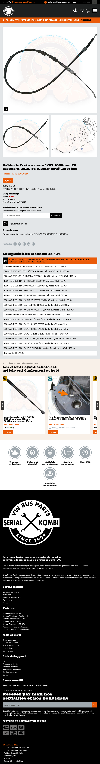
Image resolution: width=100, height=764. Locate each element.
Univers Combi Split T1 (12, 613)
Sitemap (7, 758)
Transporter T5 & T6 (24, 20)
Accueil (10, 20)
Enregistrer (55, 215)
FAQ (4, 661)
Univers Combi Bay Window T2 (15, 616)
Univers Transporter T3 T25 (14, 619)
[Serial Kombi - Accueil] (10, 11)
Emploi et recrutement (12, 597)
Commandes (8, 651)
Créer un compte (9, 640)
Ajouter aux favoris (18, 224)
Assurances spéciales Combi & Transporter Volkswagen (25, 685)
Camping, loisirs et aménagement (16, 629)
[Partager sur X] (19, 244)
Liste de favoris (9, 648)
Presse (5, 603)
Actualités (7, 595)
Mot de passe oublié (11, 645)
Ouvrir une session (10, 643)
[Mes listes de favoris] (81, 10)
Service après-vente (11, 672)
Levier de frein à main (69, 20)
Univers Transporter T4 (12, 621)
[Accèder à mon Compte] (75, 10)
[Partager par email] (33, 244)
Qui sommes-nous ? (11, 592)
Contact (6, 675)
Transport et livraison (11, 664)
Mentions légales (10, 756)
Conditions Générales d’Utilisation (16, 747)
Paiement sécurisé (10, 667)
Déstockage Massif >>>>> (17, 2)
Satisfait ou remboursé (12, 669)
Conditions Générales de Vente (15, 750)
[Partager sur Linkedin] (28, 244)
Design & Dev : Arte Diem (13, 761)
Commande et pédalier (46, 20)
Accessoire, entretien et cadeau (15, 627)
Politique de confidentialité (74, 713)
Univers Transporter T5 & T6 (14, 624)
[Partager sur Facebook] (15, 244)
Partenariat (7, 600)
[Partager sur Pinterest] (24, 244)
